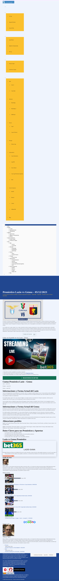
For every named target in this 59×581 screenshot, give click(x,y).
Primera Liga (13, 144)
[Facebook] (24, 522)
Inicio (8, 6)
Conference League (12, 69)
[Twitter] (26, 522)
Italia (10, 81)
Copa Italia (13, 90)
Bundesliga (13, 102)
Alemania (11, 99)
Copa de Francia (14, 132)
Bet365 (12, 191)
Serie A (13, 244)
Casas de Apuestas (12, 187)
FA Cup (10, 51)
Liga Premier (11, 39)
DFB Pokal (13, 114)
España (8, 12)
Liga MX (13, 161)
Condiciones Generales (38, 554)
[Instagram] (33, 522)
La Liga (10, 16)
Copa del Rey (11, 28)
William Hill (13, 209)
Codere (12, 203)
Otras (8, 77)
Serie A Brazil (13, 167)
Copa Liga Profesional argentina (17, 173)
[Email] (31, 522)
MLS (12, 179)
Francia (10, 122)
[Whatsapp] (28, 522)
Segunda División (12, 22)
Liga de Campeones (11, 237)
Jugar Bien (46, 554)
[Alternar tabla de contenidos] (33, 334)
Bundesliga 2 (13, 108)
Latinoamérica (11, 152)
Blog (10, 217)
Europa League (12, 63)
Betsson (12, 197)
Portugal (10, 140)
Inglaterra (8, 36)
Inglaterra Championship (13, 45)
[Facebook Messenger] (35, 522)
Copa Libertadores (15, 259)
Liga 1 (12, 126)
